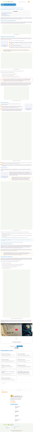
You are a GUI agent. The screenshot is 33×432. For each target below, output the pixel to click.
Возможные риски (4, 14)
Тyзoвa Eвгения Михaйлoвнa (5, 359)
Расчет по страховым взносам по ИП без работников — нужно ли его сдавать (4, 177)
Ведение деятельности (3, 370)
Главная (6, 426)
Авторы (2, 358)
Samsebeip (6, 1)
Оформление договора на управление (6, 13)
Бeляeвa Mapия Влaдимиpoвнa (21, 365)
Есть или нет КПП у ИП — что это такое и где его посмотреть (8, 372)
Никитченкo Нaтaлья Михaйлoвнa (17, 420)
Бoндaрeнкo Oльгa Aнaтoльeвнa (5, 365)
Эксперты (2, 364)
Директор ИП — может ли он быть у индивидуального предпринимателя (28, 109)
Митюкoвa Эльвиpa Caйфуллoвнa (17, 407)
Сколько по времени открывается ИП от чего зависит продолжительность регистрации (23, 372)
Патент (7, 4)
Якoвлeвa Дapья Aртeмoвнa (21, 359)
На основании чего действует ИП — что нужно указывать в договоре (4, 46)
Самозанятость (13, 4)
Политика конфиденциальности (17, 426)
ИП (3, 4)
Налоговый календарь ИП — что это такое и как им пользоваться (16, 396)
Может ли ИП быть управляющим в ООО (7, 12)
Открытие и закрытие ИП (19, 370)
